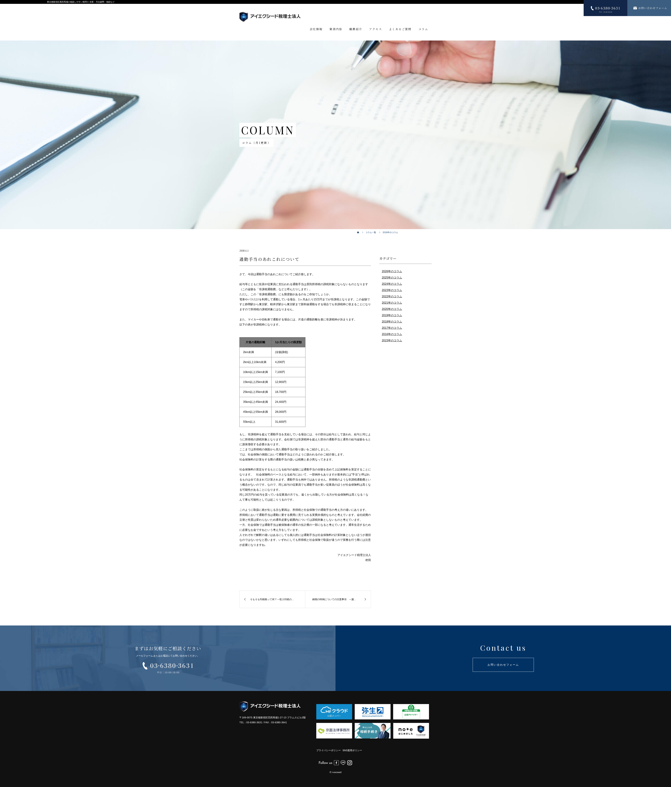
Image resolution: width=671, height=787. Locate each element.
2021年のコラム (392, 302)
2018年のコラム (392, 321)
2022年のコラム (392, 296)
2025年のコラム (392, 277)
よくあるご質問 (400, 29)
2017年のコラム (392, 327)
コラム (423, 29)
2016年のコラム (392, 334)
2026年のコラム (392, 271)
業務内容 (335, 29)
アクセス (375, 29)
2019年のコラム (392, 315)
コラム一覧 (371, 232)
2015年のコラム (392, 340)
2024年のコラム (392, 283)
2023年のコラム (392, 290)
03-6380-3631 (254, 722)
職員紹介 (355, 29)
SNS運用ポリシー (352, 750)
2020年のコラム (392, 309)
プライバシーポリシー (328, 750)
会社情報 (316, 29)
